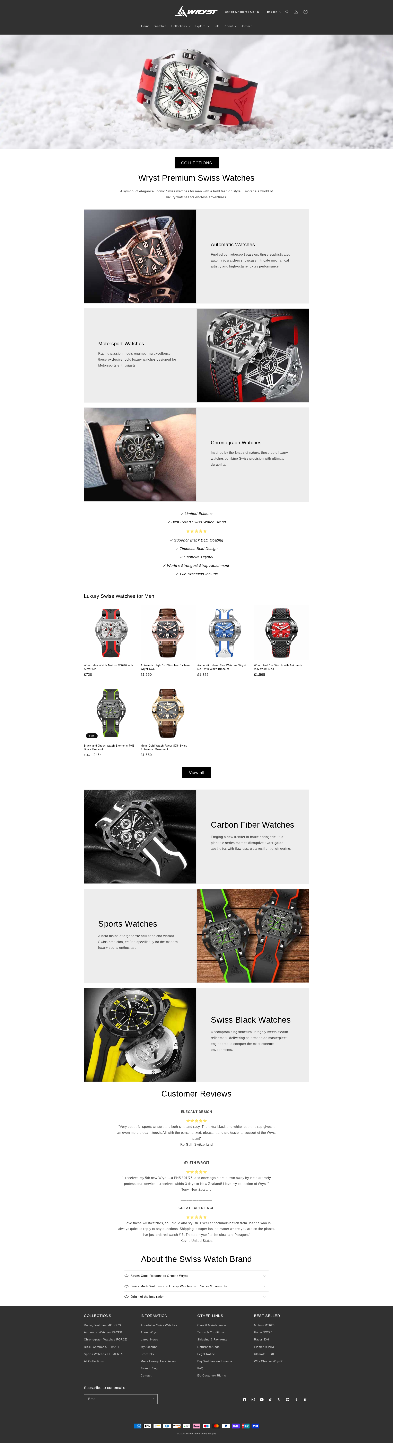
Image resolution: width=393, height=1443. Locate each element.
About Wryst (149, 1332)
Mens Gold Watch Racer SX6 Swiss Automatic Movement (164, 747)
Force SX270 (263, 1332)
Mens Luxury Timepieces (158, 1361)
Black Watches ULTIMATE (102, 1346)
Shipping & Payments (212, 1339)
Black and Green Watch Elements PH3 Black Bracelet (109, 747)
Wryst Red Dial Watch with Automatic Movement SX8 (278, 667)
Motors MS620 (264, 1325)
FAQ (200, 1368)
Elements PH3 (264, 1346)
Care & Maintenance (211, 1325)
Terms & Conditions (211, 1332)
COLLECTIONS (196, 163)
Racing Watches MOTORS (102, 1325)
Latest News (149, 1339)
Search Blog (149, 1368)
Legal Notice (206, 1354)
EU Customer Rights (211, 1375)
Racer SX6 (261, 1339)
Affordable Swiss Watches (159, 1325)
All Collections (94, 1361)
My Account (149, 1346)
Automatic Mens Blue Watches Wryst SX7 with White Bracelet (221, 667)
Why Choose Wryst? (268, 1361)
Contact (146, 1375)
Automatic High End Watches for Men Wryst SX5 (165, 667)
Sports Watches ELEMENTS (103, 1354)
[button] (180, 26)
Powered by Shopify (205, 1433)
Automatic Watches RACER (103, 1332)
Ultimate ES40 (264, 1354)
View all (196, 772)
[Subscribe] (152, 1399)
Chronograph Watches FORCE (105, 1339)
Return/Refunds (208, 1346)
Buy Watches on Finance (214, 1361)
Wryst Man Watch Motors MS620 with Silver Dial (108, 667)
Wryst (189, 1433)
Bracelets (147, 1354)
